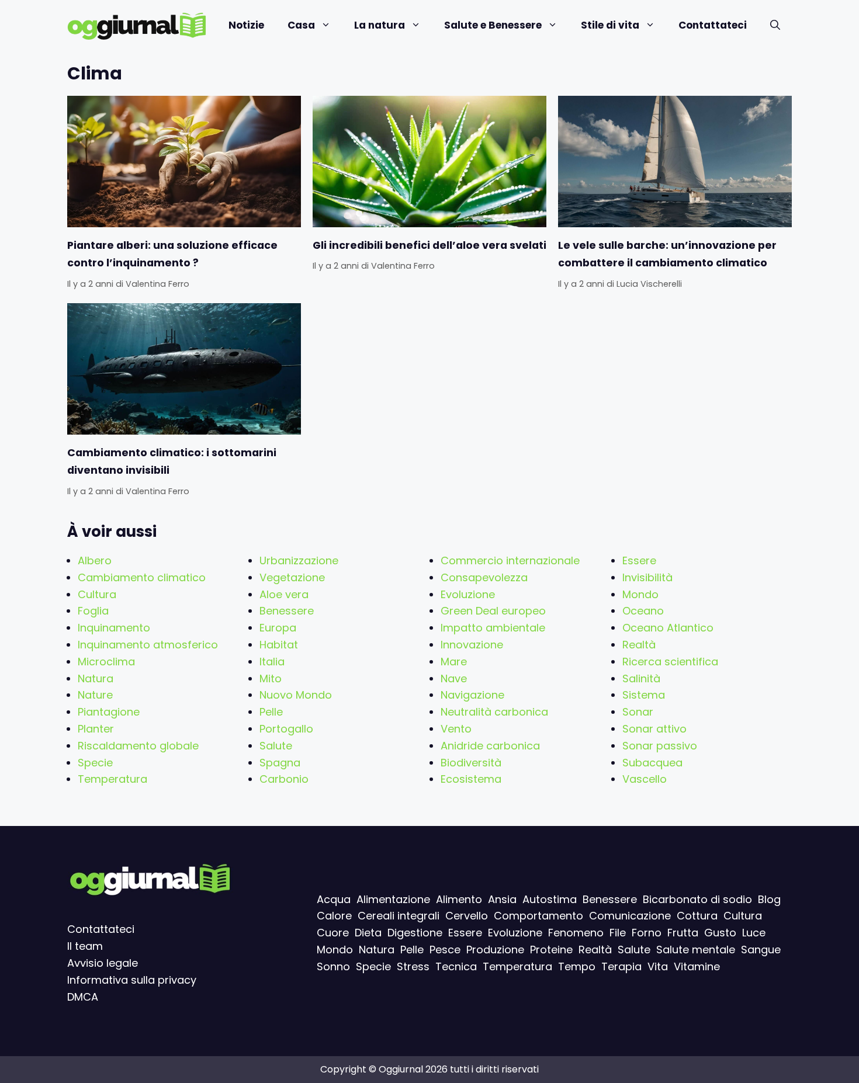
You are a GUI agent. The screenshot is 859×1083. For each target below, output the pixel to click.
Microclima (106, 661)
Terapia (621, 966)
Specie (95, 762)
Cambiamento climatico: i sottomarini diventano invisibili (171, 461)
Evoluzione (468, 594)
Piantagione (109, 711)
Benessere (286, 610)
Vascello (644, 779)
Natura (95, 678)
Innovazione (472, 644)
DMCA (82, 997)
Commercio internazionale (510, 560)
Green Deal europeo (493, 610)
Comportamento (538, 916)
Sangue (761, 949)
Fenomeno (576, 933)
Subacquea (652, 762)
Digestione (414, 933)
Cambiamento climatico (142, 577)
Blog (769, 899)
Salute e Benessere (493, 25)
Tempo (576, 966)
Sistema (643, 695)
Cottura (697, 916)
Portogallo (286, 728)
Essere (639, 560)
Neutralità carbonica (494, 711)
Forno (646, 933)
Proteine (551, 949)
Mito (270, 678)
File (617, 933)
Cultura (97, 594)
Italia (272, 661)
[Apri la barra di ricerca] (775, 25)
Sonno (333, 966)
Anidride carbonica (490, 745)
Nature (95, 695)
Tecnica (456, 966)
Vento (456, 728)
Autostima (549, 899)
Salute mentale (695, 949)
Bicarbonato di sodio (697, 899)
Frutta (682, 933)
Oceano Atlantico (667, 627)
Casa (301, 25)
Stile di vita (610, 25)
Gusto (720, 933)
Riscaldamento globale (138, 745)
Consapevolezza (484, 577)
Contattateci (712, 25)
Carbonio (284, 779)
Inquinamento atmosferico (148, 644)
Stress (413, 966)
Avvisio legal (99, 963)
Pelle (271, 711)
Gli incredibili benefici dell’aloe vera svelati (429, 245)
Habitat (278, 644)
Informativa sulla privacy (131, 980)
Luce (754, 933)
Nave (454, 678)
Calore (334, 916)
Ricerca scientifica (670, 661)
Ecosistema (471, 779)
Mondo (640, 594)
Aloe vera (284, 594)
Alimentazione (393, 899)
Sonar (637, 711)
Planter (96, 728)
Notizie (246, 25)
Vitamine (697, 966)
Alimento (459, 899)
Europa (277, 627)
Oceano (643, 610)
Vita (657, 966)
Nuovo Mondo (295, 695)
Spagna (279, 762)
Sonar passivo (659, 745)
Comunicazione (630, 916)
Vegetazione (292, 577)
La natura (379, 25)
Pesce (445, 949)
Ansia (502, 899)
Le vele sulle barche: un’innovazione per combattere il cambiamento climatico (667, 254)
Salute (275, 745)
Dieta (368, 933)
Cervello (466, 916)
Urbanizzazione (298, 560)
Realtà (639, 644)
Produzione (495, 949)
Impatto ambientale (493, 627)
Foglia (93, 610)
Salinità (641, 678)
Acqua (334, 899)
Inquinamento (114, 627)
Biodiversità (471, 762)
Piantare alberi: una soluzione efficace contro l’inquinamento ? (172, 254)
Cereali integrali (398, 916)
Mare (454, 661)
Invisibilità (647, 577)
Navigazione (472, 695)
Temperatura (112, 779)
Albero (95, 560)
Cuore (333, 933)
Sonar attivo (654, 728)
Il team (85, 946)
